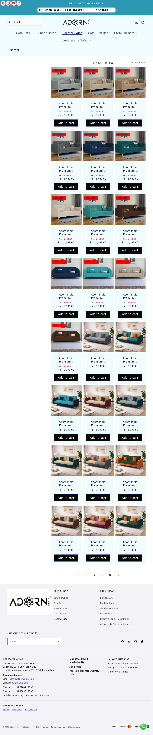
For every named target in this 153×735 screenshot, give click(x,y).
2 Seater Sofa (61, 613)
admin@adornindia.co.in (22, 679)
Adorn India (14, 727)
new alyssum (31, 709)
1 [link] (78, 575)
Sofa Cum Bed (61, 598)
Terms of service (58, 727)
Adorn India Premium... (66, 105)
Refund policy (27, 727)
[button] (26, 22)
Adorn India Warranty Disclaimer (116, 624)
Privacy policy (42, 727)
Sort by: (97, 63)
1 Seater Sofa (61, 608)
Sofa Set (58, 603)
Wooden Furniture (109, 608)
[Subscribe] (58, 641)
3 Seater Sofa (61, 619)
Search (6, 709)
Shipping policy (74, 727)
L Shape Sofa (107, 598)
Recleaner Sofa (107, 613)
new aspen (17, 709)
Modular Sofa (107, 603)
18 (110, 575)
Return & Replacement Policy (114, 619)
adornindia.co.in (20, 683)
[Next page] (118, 575)
